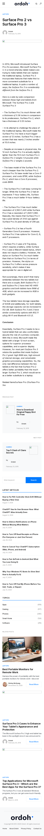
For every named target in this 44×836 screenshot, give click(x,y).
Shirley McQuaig (14, 683)
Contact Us (37, 828)
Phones (5, 614)
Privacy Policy (26, 828)
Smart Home (7, 618)
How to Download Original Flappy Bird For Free (26, 412)
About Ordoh (14, 828)
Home (5, 828)
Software (6, 623)
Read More (33, 684)
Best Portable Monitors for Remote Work (17, 671)
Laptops (5, 14)
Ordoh (10, 31)
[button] (3, 4)
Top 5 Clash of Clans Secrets (16, 451)
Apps (4, 605)
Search (34, 480)
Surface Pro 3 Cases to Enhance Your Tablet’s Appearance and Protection (21, 726)
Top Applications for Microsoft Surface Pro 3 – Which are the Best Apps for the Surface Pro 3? (21, 783)
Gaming (19, 406)
